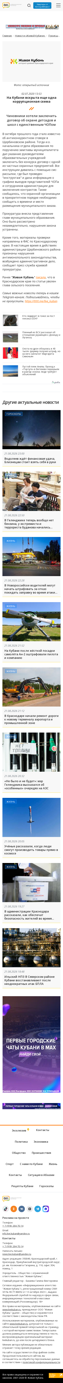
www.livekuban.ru (11, 1309)
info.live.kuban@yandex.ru (16, 1233)
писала (41, 277)
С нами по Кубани (31, 1164)
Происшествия (41, 1153)
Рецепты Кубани (22, 1186)
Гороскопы (13, 413)
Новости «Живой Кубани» (30, 35)
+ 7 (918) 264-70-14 (12, 1225)
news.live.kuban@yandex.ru (16, 1254)
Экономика (41, 1141)
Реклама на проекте (15, 1218)
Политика (21, 1141)
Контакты (42, 1130)
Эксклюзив (19, 1130)
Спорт (10, 1164)
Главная (7, 35)
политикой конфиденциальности (41, 1362)
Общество (19, 1153)
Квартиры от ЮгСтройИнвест (42, 5)
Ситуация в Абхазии (41, 1175)
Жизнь (10, 475)
